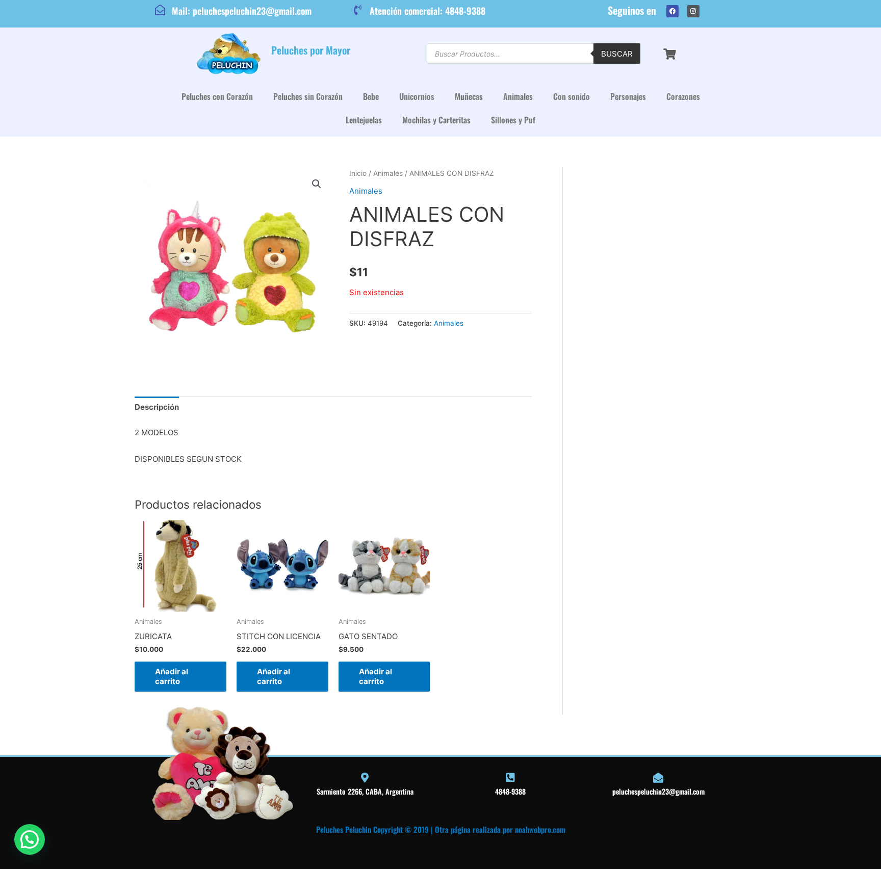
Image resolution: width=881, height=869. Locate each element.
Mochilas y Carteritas (436, 120)
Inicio (358, 173)
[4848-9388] (510, 778)
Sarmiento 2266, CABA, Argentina (365, 791)
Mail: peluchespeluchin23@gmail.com (242, 10)
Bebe (371, 96)
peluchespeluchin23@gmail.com (658, 791)
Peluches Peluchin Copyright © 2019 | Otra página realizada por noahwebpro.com (440, 829)
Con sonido (571, 96)
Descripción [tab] (157, 407)
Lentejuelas (364, 120)
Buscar (617, 54)
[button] (316, 184)
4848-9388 (510, 791)
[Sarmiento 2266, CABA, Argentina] (365, 778)
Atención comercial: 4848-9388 (427, 10)
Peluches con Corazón (217, 96)
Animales (518, 96)
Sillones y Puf (513, 120)
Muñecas (469, 96)
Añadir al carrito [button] (171, 677)
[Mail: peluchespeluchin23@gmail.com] (160, 10)
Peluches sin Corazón (308, 96)
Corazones (683, 96)
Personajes (628, 96)
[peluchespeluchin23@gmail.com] (658, 778)
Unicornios (416, 96)
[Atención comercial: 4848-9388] (358, 10)
